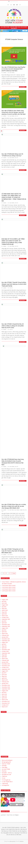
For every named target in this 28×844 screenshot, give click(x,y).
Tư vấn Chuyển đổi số (7, 781)
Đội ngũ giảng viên (6, 762)
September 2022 (6, 626)
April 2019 (4, 678)
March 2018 (5, 699)
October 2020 (5, 651)
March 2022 (5, 633)
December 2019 (6, 664)
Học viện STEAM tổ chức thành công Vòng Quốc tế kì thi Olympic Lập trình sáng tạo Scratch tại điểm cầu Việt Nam (14, 112)
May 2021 (4, 646)
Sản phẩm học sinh (6, 774)
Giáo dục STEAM (6, 763)
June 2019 (4, 674)
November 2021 (6, 639)
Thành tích (22, 510)
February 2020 (5, 660)
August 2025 (5, 605)
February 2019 (5, 681)
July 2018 (4, 692)
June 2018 (4, 694)
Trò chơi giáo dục (6, 780)
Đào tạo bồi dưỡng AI (7, 760)
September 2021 (6, 640)
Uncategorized (5, 785)
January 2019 (5, 683)
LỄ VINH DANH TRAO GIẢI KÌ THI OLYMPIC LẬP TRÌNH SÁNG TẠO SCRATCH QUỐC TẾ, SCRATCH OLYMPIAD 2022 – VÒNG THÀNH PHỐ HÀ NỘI (14, 197)
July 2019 (4, 673)
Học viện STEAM (6, 769)
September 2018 (6, 689)
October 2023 (5, 617)
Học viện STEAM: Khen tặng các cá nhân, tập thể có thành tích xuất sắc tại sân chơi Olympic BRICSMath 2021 (14, 506)
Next (14, 573)
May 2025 (4, 608)
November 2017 (6, 703)
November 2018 (6, 687)
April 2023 (4, 622)
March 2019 (5, 680)
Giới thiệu (11, 510)
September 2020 (6, 653)
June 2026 (4, 603)
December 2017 (6, 701)
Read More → (23, 86)
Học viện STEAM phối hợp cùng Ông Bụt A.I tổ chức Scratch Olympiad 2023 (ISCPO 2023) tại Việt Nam (13, 68)
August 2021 (5, 642)
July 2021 (4, 644)
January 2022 (5, 637)
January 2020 (5, 662)
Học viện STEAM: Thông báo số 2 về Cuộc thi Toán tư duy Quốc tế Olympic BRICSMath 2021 (13, 550)
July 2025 (4, 606)
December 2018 (6, 685)
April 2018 (4, 698)
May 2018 (4, 696)
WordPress (21, 841)
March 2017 (5, 706)
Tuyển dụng (5, 783)
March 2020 (5, 658)
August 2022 (5, 628)
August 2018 (5, 690)
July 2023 (4, 621)
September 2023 (6, 619)
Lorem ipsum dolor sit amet (8, 585)
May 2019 (4, 676)
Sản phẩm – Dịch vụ (7, 772)
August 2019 (5, 671)
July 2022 (4, 630)
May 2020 (4, 655)
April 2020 (4, 656)
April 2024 (4, 614)
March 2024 (5, 615)
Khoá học (4, 771)
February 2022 (5, 635)
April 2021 (4, 647)
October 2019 (5, 667)
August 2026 (5, 599)
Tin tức (16, 116)
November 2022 (6, 624)
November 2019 (6, 665)
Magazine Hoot (12, 841)
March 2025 (5, 610)
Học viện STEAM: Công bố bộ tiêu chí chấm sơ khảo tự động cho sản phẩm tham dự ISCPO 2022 (13, 325)
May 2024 (4, 612)
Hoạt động (11, 72)
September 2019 (6, 669)
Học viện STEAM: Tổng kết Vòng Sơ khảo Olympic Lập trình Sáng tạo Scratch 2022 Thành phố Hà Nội (14, 284)
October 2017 (5, 705)
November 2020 (6, 649)
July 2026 (4, 601)
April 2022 (4, 631)
